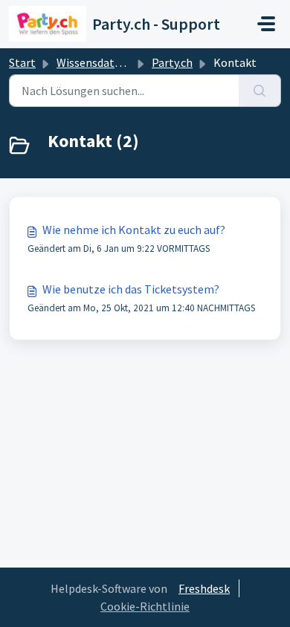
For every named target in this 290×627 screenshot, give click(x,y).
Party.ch (172, 62)
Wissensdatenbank (104, 62)
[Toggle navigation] (266, 23)
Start (22, 62)
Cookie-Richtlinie (145, 606)
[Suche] (260, 90)
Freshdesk (204, 588)
